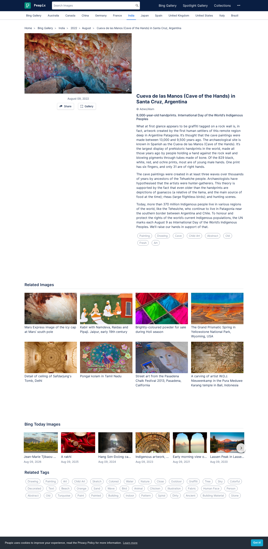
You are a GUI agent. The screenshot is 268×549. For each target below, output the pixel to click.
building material (213, 495)
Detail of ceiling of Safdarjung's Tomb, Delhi (48, 378)
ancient (190, 495)
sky (220, 481)
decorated (34, 488)
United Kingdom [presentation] (179, 15)
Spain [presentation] (158, 15)
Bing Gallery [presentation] (33, 15)
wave (111, 488)
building (113, 495)
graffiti (193, 481)
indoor (130, 495)
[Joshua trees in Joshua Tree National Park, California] (128, 63)
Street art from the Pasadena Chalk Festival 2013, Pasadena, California (158, 380)
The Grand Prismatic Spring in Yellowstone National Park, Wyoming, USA (213, 331)
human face (211, 488)
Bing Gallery (168, 5)
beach (65, 488)
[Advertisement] (189, 62)
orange (81, 488)
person (231, 488)
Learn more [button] (130, 542)
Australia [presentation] (53, 15)
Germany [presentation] (101, 15)
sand (97, 488)
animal (138, 488)
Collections (222, 5)
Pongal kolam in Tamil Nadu (100, 376)
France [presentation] (117, 15)
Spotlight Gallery (195, 5)
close (160, 481)
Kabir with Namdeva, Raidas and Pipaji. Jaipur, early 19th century (104, 329)
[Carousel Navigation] (134, 451)
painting (144, 235)
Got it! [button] (257, 542)
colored (114, 481)
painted (96, 495)
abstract (212, 235)
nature (145, 481)
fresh (143, 242)
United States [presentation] (204, 15)
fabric (192, 488)
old (227, 235)
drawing (162, 235)
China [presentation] (85, 15)
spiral (161, 495)
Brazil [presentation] (234, 15)
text (51, 488)
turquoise (64, 495)
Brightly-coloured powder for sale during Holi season (161, 329)
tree (208, 481)
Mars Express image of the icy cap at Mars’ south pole (50, 329)
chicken (155, 488)
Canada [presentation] (70, 15)
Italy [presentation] (222, 15)
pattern (146, 495)
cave (178, 235)
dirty (175, 495)
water (129, 481)
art (156, 242)
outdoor (176, 481)
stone (235, 495)
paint (80, 495)
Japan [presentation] (145, 15)
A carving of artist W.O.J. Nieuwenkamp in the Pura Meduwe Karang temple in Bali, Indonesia (216, 380)
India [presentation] (131, 15)
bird (124, 488)
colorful (235, 481)
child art (194, 235)
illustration (174, 488)
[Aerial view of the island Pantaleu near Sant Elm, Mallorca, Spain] (28, 63)
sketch (96, 481)
